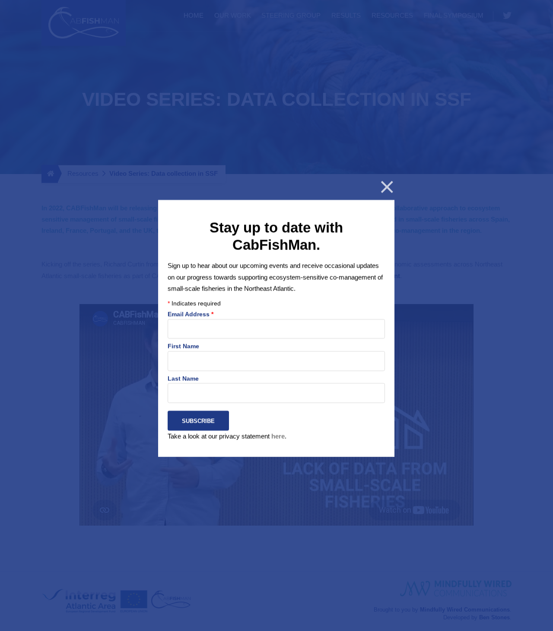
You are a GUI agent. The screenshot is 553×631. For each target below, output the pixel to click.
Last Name (183, 377)
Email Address (190, 314)
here (278, 435)
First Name (183, 345)
